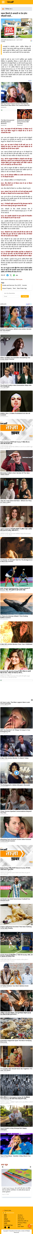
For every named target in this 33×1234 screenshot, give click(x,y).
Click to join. (19, 279)
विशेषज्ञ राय (8, 9)
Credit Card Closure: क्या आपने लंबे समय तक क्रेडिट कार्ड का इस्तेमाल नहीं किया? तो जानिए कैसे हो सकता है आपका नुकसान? (16, 1190)
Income (24, 285)
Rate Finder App (22, 288)
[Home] (3, 8)
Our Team (21, 1226)
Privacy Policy (22, 1222)
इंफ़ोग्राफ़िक (7, 1221)
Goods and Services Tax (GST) (11, 285)
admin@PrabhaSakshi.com (8, 40)
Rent (14, 288)
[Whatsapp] (14, 276)
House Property (7, 288)
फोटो (5, 1217)
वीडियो (6, 1219)
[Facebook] (30, 25)
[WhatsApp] (30, 32)
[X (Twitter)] (30, 28)
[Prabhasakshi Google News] (31, 41)
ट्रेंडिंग (5, 1215)
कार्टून (5, 1223)
